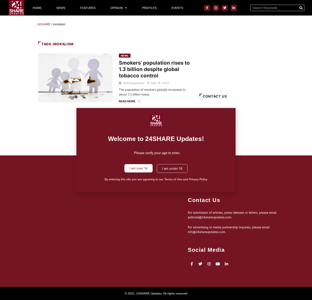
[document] (156, 150)
